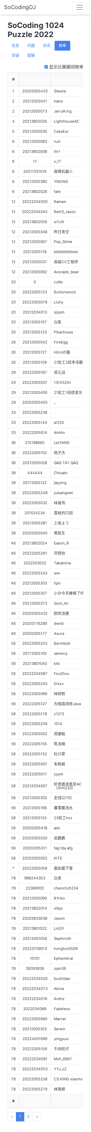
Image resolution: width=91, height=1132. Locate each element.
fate (57, 191)
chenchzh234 (66, 888)
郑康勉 (59, 734)
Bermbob (62, 643)
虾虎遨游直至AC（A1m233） (68, 786)
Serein (59, 1029)
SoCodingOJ (20, 7)
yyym (58, 774)
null (57, 141)
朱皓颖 (59, 764)
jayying (60, 483)
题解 (31, 55)
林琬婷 (59, 1089)
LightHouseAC (66, 121)
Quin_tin (61, 603)
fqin (57, 583)
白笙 (57, 322)
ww (57, 573)
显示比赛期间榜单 (65, 67)
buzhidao (62, 978)
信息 (15, 45)
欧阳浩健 (61, 613)
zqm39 (60, 968)
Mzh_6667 (63, 1059)
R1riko (59, 898)
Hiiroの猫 (62, 352)
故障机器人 (63, 171)
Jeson (59, 918)
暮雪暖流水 (63, 808)
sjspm (59, 312)
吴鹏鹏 (59, 838)
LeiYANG (62, 442)
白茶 (57, 878)
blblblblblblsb (66, 252)
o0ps (58, 908)
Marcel (60, 1019)
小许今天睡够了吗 (69, 593)
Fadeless (62, 1009)
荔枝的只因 (63, 513)
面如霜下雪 (63, 868)
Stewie (60, 91)
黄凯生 (59, 533)
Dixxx (59, 683)
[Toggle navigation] (79, 7)
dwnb (59, 623)
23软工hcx (63, 818)
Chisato (60, 473)
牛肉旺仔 (61, 1049)
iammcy (60, 653)
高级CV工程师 (66, 262)
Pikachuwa (63, 332)
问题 (31, 45)
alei (57, 828)
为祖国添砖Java (67, 704)
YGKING (61, 181)
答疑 (15, 55)
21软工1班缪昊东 (68, 392)
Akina (59, 988)
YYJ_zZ (60, 1069)
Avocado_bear (66, 272)
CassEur (61, 131)
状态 (47, 45)
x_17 (57, 161)
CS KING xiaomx (68, 1079)
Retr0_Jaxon (65, 212)
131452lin (62, 382)
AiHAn (59, 432)
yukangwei (63, 493)
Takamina (62, 563)
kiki (57, 663)
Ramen (60, 201)
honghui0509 (66, 948)
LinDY (59, 928)
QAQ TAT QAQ (66, 463)
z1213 (59, 714)
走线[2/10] (63, 798)
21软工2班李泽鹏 (68, 362)
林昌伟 (59, 503)
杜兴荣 (59, 754)
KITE (58, 858)
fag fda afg (63, 848)
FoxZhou (61, 673)
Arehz (59, 999)
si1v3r (59, 222)
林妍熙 (59, 694)
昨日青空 (61, 232)
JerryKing (63, 111)
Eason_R (61, 543)
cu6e (58, 282)
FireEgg (61, 342)
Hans (58, 101)
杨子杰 (59, 453)
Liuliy (58, 302)
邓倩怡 (59, 553)
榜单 (62, 45)
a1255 (59, 422)
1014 (58, 724)
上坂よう (61, 523)
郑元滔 (59, 372)
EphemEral (63, 958)
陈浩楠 (59, 744)
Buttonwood (65, 292)
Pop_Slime (63, 241)
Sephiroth (62, 938)
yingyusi (61, 1039)
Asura (59, 633)
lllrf (57, 151)
